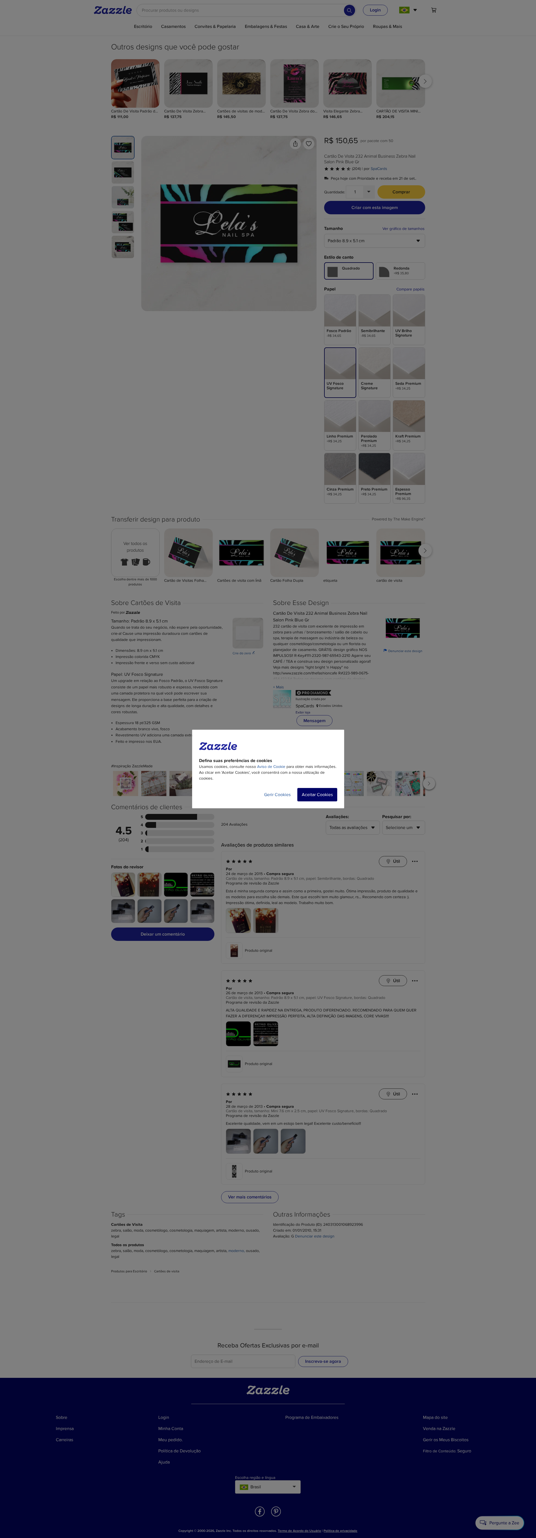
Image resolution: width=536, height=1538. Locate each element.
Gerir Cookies (277, 794)
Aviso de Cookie (271, 766)
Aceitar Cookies (317, 794)
